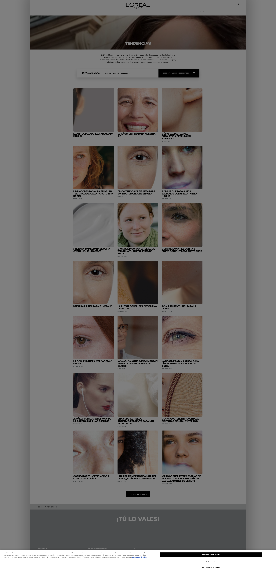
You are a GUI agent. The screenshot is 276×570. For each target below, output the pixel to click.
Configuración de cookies (211, 567)
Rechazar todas (211, 562)
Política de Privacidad (139, 557)
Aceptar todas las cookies (211, 554)
